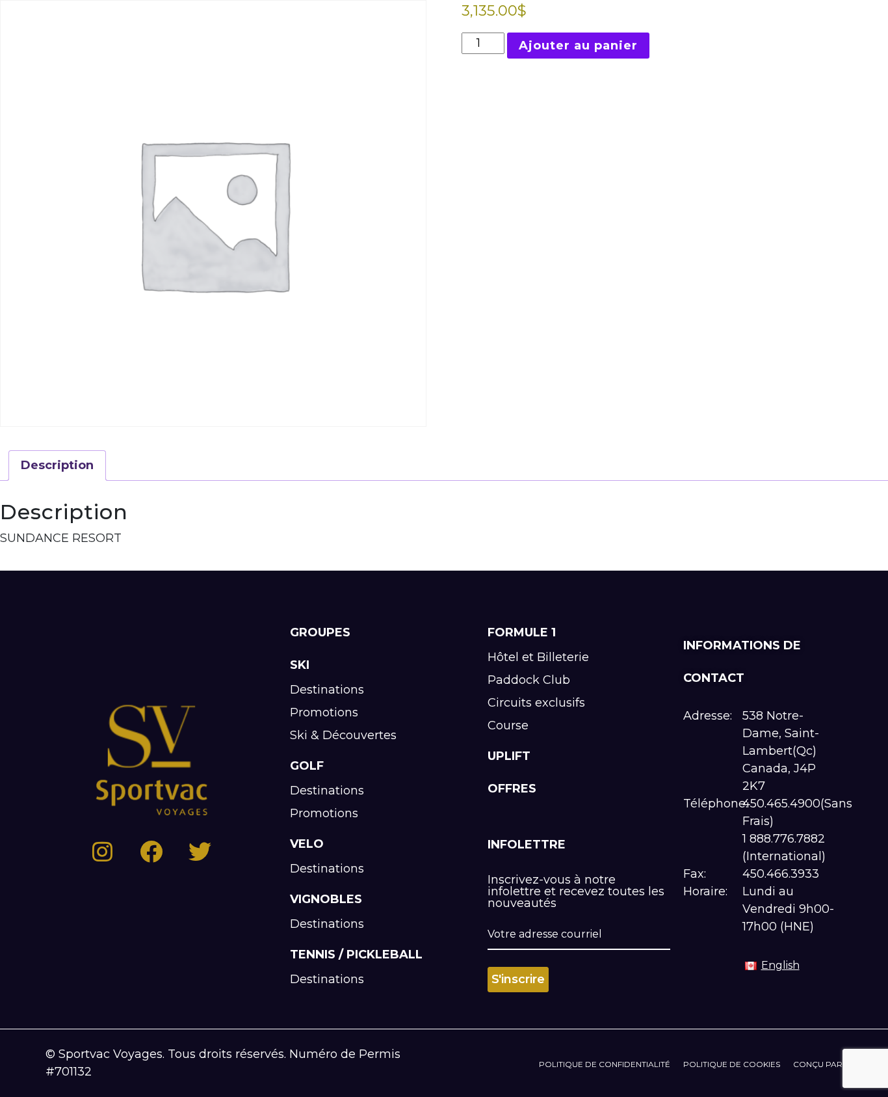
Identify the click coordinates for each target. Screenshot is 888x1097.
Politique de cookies (731, 1064)
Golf (307, 766)
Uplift (509, 756)
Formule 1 (522, 632)
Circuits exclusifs (536, 703)
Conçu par (817, 1064)
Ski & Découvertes (343, 735)
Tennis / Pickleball (356, 954)
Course (508, 725)
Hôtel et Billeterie (538, 657)
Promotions (324, 712)
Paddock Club (529, 680)
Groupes (320, 632)
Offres (512, 788)
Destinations (327, 690)
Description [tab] (57, 465)
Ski (299, 665)
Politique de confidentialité (604, 1064)
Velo (307, 844)
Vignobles (326, 899)
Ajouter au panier (578, 45)
